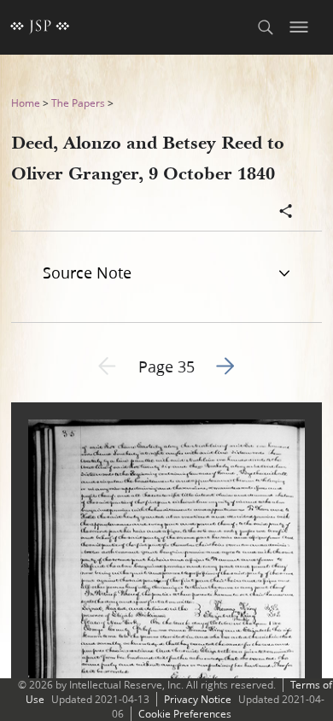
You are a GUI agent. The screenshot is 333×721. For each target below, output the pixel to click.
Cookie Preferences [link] (184, 713)
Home (25, 103)
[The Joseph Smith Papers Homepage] (40, 27)
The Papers (78, 103)
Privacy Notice (197, 699)
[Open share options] (286, 212)
